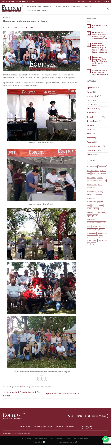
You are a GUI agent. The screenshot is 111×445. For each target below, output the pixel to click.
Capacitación (91, 88)
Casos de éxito (62, 7)
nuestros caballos (92, 230)
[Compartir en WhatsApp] (37, 379)
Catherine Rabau (92, 96)
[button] (105, 439)
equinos (95, 216)
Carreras (89, 92)
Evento (89, 226)
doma (93, 205)
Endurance (100, 205)
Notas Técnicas (92, 113)
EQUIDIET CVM (101, 212)
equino (89, 216)
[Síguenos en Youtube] (108, 1)
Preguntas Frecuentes (37, 11)
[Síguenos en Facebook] (104, 1)
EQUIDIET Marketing (30, 27)
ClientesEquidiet (91, 191)
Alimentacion (102, 166)
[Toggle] (107, 117)
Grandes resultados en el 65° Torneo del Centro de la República (100, 72)
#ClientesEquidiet (92, 166)
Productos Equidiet (93, 146)
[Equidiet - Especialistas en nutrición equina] (12, 8)
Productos (47, 7)
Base (88, 173)
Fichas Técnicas (92, 109)
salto (94, 240)
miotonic (101, 226)
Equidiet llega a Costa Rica (99, 26)
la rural (95, 226)
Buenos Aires (95, 173)
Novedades (75, 7)
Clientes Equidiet (91, 187)
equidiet (95, 209)
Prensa (89, 134)
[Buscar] (108, 8)
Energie (89, 209)
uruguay (93, 244)
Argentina (102, 170)
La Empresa (87, 7)
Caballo (103, 173)
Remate (89, 240)
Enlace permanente (46, 387)
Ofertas (89, 125)
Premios (89, 129)
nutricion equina (102, 233)
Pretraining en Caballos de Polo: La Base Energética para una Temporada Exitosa (99, 61)
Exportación (91, 104)
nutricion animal (91, 233)
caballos (100, 177)
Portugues (31, 1)
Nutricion (101, 230)
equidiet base (91, 212)
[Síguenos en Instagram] (106, 1)
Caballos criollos (92, 180)
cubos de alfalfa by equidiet (95, 201)
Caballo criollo (91, 177)
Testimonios (91, 155)
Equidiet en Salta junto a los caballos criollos (61, 394)
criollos (89, 194)
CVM (88, 205)
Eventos (89, 100)
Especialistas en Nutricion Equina (96, 223)
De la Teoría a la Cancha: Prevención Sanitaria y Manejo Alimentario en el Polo (99, 35)
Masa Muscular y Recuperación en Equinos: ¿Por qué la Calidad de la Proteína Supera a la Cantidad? (99, 48)
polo (100, 237)
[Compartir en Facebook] (41, 379)
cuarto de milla (98, 194)
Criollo (100, 191)
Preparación (91, 138)
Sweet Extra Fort (102, 240)
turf (88, 244)
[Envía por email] (45, 379)
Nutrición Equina (34, 7)
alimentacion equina (92, 170)
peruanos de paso (92, 237)
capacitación (102, 180)
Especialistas (91, 219)
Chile (99, 184)
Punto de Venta (92, 150)
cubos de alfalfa (91, 198)
